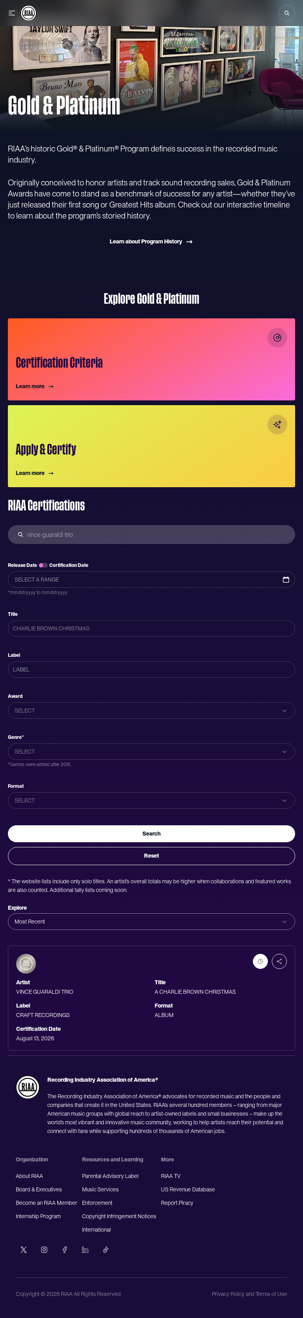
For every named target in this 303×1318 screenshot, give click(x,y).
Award (15, 696)
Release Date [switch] (22, 565)
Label (14, 655)
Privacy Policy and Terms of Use (249, 1294)
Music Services (100, 1189)
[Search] (287, 13)
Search (151, 833)
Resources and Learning (112, 1159)
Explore (17, 908)
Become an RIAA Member (46, 1203)
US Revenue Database (188, 1189)
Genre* (16, 737)
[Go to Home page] (28, 13)
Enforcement (97, 1203)
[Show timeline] (260, 961)
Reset (151, 855)
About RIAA (29, 1176)
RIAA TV (171, 1176)
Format (16, 786)
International (96, 1229)
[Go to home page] (27, 1087)
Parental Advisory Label (110, 1176)
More (167, 1159)
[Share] (279, 961)
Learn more (30, 386)
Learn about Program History (146, 241)
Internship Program (38, 1216)
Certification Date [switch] (68, 565)
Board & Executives (39, 1189)
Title (13, 614)
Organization (32, 1159)
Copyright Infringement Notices (119, 1216)
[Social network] (24, 1250)
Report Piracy (177, 1203)
